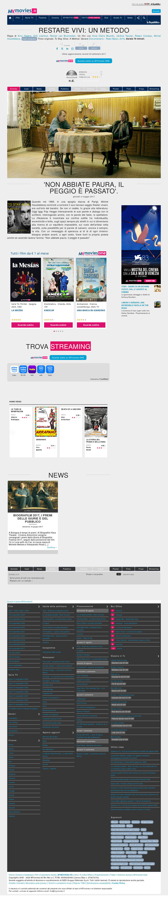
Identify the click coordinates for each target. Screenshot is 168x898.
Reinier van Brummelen (63, 35)
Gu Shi (45, 764)
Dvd (76, 874)
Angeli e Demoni (117, 667)
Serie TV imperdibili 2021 (18, 696)
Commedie (13, 718)
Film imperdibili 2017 (17, 648)
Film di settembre (15, 665)
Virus (127, 849)
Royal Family (117, 841)
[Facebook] (57, 48)
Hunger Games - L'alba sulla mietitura (57, 666)
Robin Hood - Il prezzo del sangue (129, 631)
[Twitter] (62, 48)
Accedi (156, 11)
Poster (116, 88)
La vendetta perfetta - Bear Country (56, 615)
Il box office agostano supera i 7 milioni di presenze (131, 801)
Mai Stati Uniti (116, 688)
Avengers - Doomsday (51, 681)
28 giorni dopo (147, 822)
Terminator (138, 868)
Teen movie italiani (119, 856)
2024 (27, 610)
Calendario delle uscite (52, 652)
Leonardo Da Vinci (131, 841)
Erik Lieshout (40, 35)
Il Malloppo (81, 699)
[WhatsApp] (72, 48)
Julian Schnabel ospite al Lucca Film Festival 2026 (130, 779)
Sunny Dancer (82, 684)
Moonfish (46, 760)
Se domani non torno (51, 727)
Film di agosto (14, 661)
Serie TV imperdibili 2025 (18, 679)
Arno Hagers (24, 35)
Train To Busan (82, 675)
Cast (26, 88)
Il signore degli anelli (119, 864)
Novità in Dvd (14, 669)
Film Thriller (13, 722)
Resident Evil (48, 685)
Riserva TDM (79, 883)
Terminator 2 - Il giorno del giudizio (56, 631)
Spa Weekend (48, 749)
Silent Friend (82, 703)
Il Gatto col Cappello (51, 714)
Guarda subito (26, 325)
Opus (143, 830)
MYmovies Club (140, 874)
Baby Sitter (143, 837)
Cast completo (29, 38)
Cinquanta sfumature (119, 845)
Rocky (147, 868)
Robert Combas (143, 35)
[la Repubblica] (146, 5)
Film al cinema (14, 657)
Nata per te (115, 674)
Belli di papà (116, 737)
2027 (10, 610)
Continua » (52, 547)
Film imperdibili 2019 (17, 640)
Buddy (45, 745)
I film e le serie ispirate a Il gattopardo (126, 833)
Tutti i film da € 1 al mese (30, 253)
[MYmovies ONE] (92, 253)
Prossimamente (101, 874)
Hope (45, 702)
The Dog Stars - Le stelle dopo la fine (57, 619)
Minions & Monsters (123, 636)
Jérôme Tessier (124, 35)
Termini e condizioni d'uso (60, 883)
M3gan (129, 826)
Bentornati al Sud (49, 710)
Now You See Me (118, 826)
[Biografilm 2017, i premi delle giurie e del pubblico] (33, 508)
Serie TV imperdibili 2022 (18, 692)
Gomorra (135, 822)
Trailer (113, 874)
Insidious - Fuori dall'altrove (126, 623)
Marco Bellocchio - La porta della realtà (92, 659)
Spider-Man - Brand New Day (127, 619)
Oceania (119, 610)
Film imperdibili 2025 (17, 615)
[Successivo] (104, 432)
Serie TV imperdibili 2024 (18, 683)
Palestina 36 (47, 693)
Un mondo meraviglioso (86, 707)
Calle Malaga (48, 689)
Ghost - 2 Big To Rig (84, 638)
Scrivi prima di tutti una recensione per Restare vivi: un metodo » (27, 579)
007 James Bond (151, 845)
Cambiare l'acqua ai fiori (52, 719)
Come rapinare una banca (87, 715)
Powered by (94, 379)
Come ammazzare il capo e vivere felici (126, 716)
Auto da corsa (117, 849)
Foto (129, 88)
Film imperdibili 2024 (17, 619)
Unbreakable (149, 849)
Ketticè (79, 720)
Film (37, 874)
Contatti (20, 883)
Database (28, 874)
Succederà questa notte (52, 723)
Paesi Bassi (112, 38)
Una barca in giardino (91, 310)
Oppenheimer (131, 837)
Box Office (88, 874)
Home (11, 874)
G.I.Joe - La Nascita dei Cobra (122, 695)
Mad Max (115, 868)
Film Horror (13, 726)
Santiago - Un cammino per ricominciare (58, 676)
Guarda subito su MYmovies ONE (94, 60)
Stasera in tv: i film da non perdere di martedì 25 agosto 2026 (134, 751)
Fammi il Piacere (83, 711)
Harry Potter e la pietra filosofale (55, 627)
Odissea (119, 615)
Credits (12, 883)
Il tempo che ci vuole (119, 702)
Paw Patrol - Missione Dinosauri (89, 745)
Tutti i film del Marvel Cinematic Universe (127, 860)
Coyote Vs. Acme (83, 680)
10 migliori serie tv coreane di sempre (23, 708)
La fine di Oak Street (124, 627)
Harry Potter (131, 852)
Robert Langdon (118, 852)
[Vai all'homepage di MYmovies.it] (22, 13)
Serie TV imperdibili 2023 (18, 687)
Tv (81, 874)
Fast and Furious (134, 856)
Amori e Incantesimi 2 (51, 697)
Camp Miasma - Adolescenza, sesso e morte (133, 640)
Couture (46, 642)
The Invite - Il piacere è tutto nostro (56, 661)
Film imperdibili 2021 (17, 631)
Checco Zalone (117, 837)
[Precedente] (12, 432)
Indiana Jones (137, 849)
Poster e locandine (94, 574)
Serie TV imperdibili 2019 (18, 704)
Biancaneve (147, 833)
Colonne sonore (125, 874)
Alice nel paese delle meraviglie (142, 864)
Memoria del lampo (50, 737)
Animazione (13, 731)
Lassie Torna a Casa (119, 660)
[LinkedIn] (67, 48)
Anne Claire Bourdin (103, 35)
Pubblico (65, 88)
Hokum (119, 648)
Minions (114, 822)
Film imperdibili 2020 (17, 636)
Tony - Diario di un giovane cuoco (56, 610)
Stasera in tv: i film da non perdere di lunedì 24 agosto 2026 (134, 805)
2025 (21, 610)
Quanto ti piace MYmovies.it (19, 601)
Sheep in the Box (83, 655)
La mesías (17, 310)
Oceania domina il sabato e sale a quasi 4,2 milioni (131, 809)
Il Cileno (46, 623)
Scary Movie (125, 822)
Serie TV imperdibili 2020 (18, 700)
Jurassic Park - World (149, 841)
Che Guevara (126, 868)
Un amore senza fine (119, 730)
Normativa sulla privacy (36, 883)
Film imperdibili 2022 (17, 627)
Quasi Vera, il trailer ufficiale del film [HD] (127, 783)
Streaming (154, 88)
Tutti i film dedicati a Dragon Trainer (125, 830)
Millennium (142, 852)
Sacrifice (119, 644)
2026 (16, 610)
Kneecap (49, 310)
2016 (122, 38)
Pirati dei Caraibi (136, 845)
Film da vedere (14, 653)
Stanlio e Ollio (116, 709)
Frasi (141, 88)
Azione (11, 735)
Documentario (96, 38)
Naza (45, 741)
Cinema (19, 874)
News (39, 88)
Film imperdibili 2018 (17, 644)
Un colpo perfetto (117, 723)
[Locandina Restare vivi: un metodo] (19, 233)
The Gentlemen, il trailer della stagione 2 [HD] (128, 762)
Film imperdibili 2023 (17, 623)
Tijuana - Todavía (49, 768)
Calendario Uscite (48, 874)
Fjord (45, 706)
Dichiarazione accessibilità (98, 883)
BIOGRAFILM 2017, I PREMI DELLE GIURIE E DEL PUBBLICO (32, 518)
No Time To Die (117, 681)
